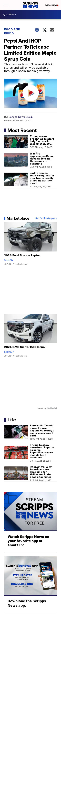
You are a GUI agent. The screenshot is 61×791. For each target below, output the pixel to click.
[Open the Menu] (6, 5)
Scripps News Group (20, 116)
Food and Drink (12, 31)
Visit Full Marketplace (46, 218)
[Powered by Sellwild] (52, 408)
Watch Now (51, 5)
